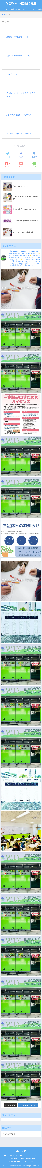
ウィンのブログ (9, 1134)
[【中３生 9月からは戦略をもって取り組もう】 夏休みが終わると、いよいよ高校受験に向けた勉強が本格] (21, 372)
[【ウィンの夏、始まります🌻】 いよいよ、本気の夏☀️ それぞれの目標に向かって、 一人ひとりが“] (21, 1081)
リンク (31, 1161)
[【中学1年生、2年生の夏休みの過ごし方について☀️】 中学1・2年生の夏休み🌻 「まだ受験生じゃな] (21, 1039)
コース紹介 (5, 9)
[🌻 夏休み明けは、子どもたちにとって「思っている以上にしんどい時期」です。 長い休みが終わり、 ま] (21, 414)
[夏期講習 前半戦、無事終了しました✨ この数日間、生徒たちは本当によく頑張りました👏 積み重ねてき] (21, 497)
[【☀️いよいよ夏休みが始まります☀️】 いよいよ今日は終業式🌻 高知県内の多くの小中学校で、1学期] (21, 997)
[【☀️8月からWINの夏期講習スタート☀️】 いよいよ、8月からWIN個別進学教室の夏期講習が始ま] (21, 914)
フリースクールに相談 (27, 1159)
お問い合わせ (12, 1159)
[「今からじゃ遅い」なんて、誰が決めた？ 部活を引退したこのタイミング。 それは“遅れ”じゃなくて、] (21, 664)
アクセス (32, 9)
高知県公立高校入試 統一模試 (18, 134)
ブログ (24, 1161)
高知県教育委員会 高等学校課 (18, 115)
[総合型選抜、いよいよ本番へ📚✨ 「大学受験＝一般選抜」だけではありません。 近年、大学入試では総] (21, 456)
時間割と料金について (19, 9)
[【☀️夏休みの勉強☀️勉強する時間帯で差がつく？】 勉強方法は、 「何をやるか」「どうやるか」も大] (21, 872)
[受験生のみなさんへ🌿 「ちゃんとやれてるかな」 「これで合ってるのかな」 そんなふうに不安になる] (21, 747)
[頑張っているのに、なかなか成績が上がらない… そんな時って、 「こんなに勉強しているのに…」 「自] (21, 289)
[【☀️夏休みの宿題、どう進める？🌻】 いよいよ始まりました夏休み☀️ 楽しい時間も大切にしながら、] (21, 956)
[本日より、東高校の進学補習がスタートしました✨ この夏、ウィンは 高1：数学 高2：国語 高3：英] (21, 789)
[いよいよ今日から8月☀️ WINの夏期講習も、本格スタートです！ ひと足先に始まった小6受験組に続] (21, 706)
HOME (22, 1151)
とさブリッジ (11, 74)
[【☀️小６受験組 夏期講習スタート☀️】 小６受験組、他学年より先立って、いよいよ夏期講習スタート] (21, 831)
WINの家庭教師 (14, 1161)
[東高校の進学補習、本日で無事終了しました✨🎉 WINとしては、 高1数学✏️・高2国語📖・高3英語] (21, 622)
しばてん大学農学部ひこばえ (18, 56)
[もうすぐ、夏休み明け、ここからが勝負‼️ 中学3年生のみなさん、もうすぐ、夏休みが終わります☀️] (21, 331)
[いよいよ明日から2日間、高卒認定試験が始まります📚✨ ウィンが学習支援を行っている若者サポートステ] (21, 581)
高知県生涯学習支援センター (18, 37)
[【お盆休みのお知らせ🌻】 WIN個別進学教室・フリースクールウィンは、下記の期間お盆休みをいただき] (21, 539)
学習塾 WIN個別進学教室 (21, 3)
